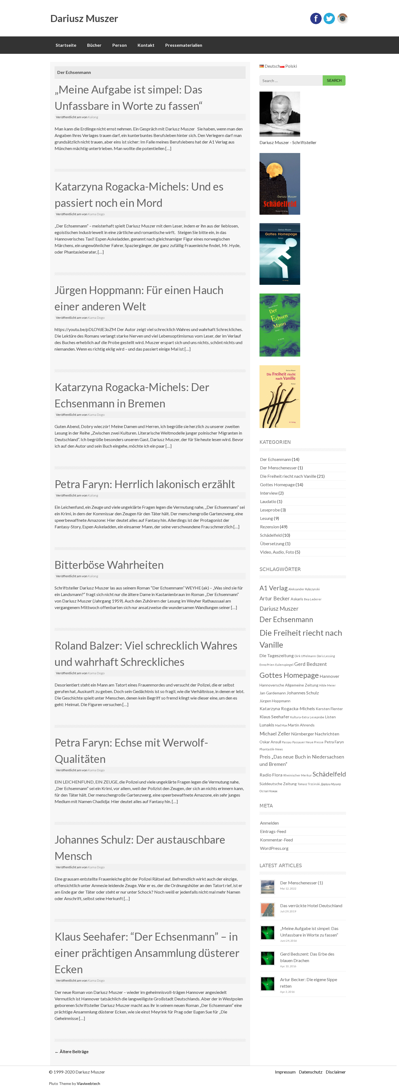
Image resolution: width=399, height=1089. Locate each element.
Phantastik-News (271, 749)
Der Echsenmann (275, 459)
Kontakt (146, 45)
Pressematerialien (183, 45)
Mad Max (281, 725)
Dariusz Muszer (84, 18)
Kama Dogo (96, 214)
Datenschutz (310, 1071)
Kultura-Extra (299, 717)
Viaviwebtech (88, 1083)
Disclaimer (336, 1071)
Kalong (93, 117)
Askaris (297, 599)
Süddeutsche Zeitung (278, 783)
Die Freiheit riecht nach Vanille (288, 476)
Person (119, 45)
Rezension (269, 526)
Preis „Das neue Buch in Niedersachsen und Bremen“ (301, 760)
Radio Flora (271, 774)
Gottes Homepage (277, 484)
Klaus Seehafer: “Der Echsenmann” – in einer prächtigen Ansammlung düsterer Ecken (147, 953)
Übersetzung (272, 543)
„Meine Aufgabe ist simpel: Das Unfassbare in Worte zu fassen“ (309, 931)
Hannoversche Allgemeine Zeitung (288, 685)
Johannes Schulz (303, 692)
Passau (287, 742)
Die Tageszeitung (276, 655)
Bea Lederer (313, 599)
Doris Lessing (326, 656)
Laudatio (268, 501)
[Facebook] (316, 23)
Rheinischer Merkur (297, 775)
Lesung (266, 518)
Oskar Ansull (270, 741)
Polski (290, 65)
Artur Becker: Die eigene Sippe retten (308, 982)
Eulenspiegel (284, 664)
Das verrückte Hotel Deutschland (311, 905)
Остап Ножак (268, 791)
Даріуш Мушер (331, 784)
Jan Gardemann (272, 693)
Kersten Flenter (329, 708)
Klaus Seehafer (274, 716)
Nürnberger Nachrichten (315, 733)
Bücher (94, 45)
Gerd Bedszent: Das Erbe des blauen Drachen (307, 957)
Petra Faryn (334, 741)
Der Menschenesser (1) (301, 882)
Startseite (66, 45)
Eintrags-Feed (273, 831)
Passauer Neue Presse (308, 742)
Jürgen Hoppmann (274, 700)
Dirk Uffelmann (305, 656)
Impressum (285, 1071)
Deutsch (272, 65)
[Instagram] (342, 23)
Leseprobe (270, 509)
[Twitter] (329, 23)
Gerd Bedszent (310, 664)
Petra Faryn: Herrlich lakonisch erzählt (145, 484)
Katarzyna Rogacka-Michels (287, 708)
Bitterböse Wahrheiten (109, 564)
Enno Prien (266, 664)
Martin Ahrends (301, 725)
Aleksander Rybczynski (304, 589)
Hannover (329, 676)
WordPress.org (274, 848)
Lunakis (266, 724)
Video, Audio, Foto (277, 551)
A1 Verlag (273, 588)
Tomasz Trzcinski (308, 784)
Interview (269, 492)
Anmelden (269, 822)
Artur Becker (274, 598)
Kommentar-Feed (276, 839)
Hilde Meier (327, 685)
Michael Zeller (274, 734)
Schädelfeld (271, 535)
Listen (330, 716)
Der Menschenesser (278, 467)
